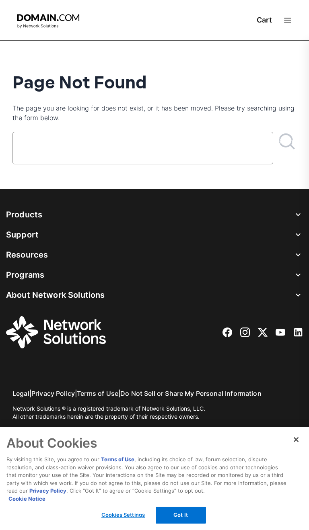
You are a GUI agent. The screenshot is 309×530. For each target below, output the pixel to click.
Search (287, 141)
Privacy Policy (53, 393)
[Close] (296, 439)
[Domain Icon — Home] (49, 21)
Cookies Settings (123, 515)
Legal (20, 393)
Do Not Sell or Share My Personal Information (191, 393)
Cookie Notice (26, 498)
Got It (180, 515)
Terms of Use (97, 393)
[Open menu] (288, 20)
